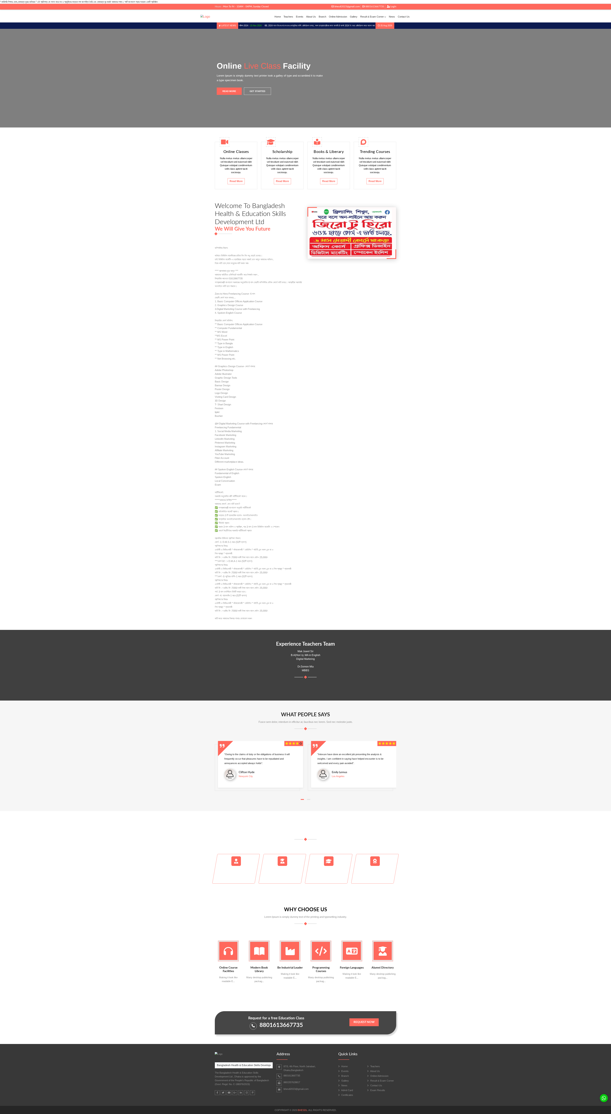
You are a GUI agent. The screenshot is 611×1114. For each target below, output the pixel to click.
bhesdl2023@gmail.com (347, 6)
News (392, 16)
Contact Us (404, 16)
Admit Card (347, 1090)
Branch (322, 16)
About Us (311, 16)
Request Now (364, 1022)
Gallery (353, 16)
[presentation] (16, 78)
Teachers (288, 16)
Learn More (260, 100)
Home (277, 16)
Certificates (347, 1095)
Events (299, 16)
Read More (236, 181)
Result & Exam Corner (372, 16)
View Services (231, 100)
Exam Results (377, 1090)
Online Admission (338, 16)
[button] (302, 799)
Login (393, 6)
